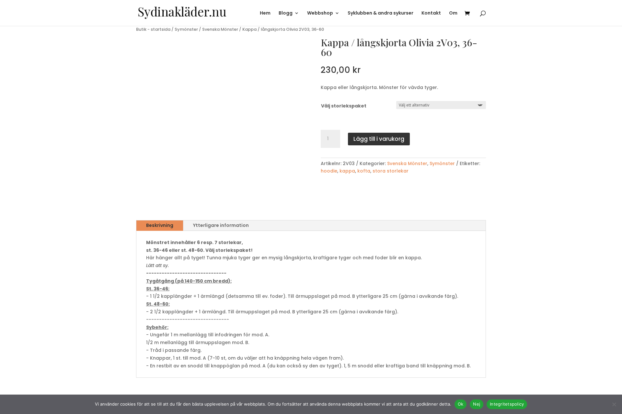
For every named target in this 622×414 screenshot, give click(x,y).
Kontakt (431, 13)
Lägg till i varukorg (378, 139)
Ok (461, 404)
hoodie (329, 171)
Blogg (286, 13)
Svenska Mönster (220, 29)
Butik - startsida (153, 29)
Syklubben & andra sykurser (380, 13)
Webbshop (320, 13)
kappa (347, 171)
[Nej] (614, 404)
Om (453, 13)
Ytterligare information (221, 225)
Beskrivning (159, 225)
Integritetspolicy (507, 404)
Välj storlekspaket (343, 106)
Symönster (186, 29)
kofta (363, 171)
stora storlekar (391, 171)
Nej (476, 404)
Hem (265, 13)
